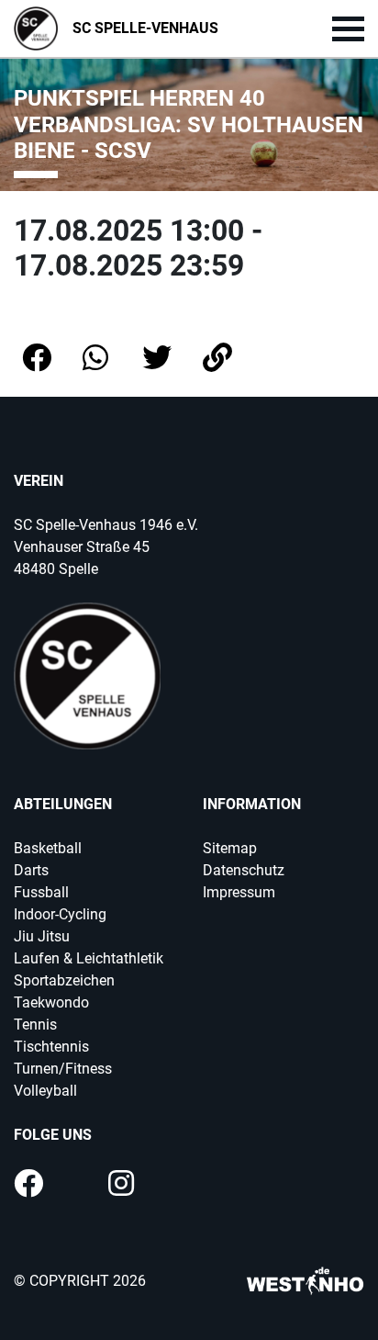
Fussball (41, 892)
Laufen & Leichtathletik (88, 958)
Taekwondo (51, 1002)
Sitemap (230, 848)
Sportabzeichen (64, 980)
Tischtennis (51, 1046)
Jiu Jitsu (42, 936)
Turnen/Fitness (63, 1068)
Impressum (239, 892)
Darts (31, 870)
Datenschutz (243, 870)
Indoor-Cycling (60, 914)
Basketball (48, 848)
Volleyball (45, 1090)
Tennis (35, 1024)
